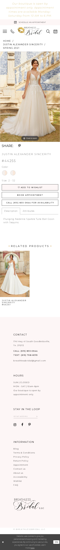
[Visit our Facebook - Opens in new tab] (22, 425)
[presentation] (15, 274)
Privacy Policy (21, 457)
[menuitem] (5, 31)
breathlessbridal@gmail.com (29, 360)
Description (11, 211)
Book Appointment (30, 195)
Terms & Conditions (24, 452)
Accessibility (20, 477)
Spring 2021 (11, 48)
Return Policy (20, 461)
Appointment (20, 465)
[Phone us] (12, 31)
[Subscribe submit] (37, 416)
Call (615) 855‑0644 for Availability (30, 203)
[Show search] (48, 31)
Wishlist (17, 481)
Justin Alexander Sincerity (23, 44)
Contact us (19, 469)
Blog (16, 449)
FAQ (15, 485)
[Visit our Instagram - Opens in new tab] (14, 425)
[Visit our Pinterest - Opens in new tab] (29, 425)
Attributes (29, 211)
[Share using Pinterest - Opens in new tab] (19, 146)
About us (18, 473)
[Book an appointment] (55, 31)
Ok (56, 542)
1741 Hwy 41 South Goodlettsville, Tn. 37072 (31, 343)
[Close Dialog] (3, 542)
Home (7, 41)
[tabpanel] (30, 97)
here (32, 548)
